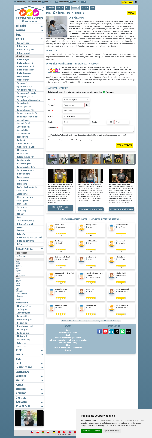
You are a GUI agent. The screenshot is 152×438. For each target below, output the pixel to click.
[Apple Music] (128, 331)
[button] (50, 8)
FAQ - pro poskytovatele (77, 340)
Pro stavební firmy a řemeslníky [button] (121, 209)
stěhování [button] (21, 26)
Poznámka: (52, 127)
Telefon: (95, 122)
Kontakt (68, 350)
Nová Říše (18, 280)
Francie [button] (19, 354)
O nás (68, 330)
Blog (68, 345)
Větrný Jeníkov (19, 292)
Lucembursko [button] (22, 371)
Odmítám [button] (97, 431)
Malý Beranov (19, 277)
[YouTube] (105, 331)
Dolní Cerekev (19, 267)
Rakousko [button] (21, 389)
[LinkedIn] (111, 331)
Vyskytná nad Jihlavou (21, 293)
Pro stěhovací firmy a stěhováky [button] (60, 208)
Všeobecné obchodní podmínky (68, 337)
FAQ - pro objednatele (57, 340)
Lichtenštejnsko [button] (24, 367)
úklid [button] (18, 34)
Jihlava (18, 259)
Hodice (17, 268)
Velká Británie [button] (23, 406)
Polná (17, 282)
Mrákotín (18, 278)
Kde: (49, 116)
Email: (50, 122)
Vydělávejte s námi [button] (127, 2)
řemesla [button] (20, 39)
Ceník (68, 335)
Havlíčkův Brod (21, 256)
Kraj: (49, 111)
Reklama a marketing (68, 342)
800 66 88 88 (31, 21)
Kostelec (18, 273)
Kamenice (18, 270)
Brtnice (18, 263)
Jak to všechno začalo (68, 332)
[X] (116, 331)
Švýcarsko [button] (21, 402)
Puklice (18, 283)
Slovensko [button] (21, 393)
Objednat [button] (131, 13)
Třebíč (18, 299)
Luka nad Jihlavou (20, 275)
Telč (17, 287)
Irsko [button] (18, 358)
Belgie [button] (19, 350)
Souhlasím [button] (86, 431)
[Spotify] (122, 331)
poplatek (107, 135)
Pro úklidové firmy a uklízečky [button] (91, 209)
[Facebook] (99, 331)
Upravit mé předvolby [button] (111, 431)
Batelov (18, 262)
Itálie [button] (18, 363)
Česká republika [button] (24, 248)
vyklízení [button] (20, 30)
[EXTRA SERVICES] (29, 12)
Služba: (50, 99)
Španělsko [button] (21, 397)
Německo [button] (20, 380)
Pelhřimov (19, 295)
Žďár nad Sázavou (22, 302)
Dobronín (18, 265)
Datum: (51, 105)
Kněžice (18, 272)
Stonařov (18, 285)
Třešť (17, 288)
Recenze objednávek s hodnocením (68, 347)
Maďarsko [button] (21, 376)
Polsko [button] (19, 384)
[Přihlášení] (136, 2)
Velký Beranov (19, 290)
